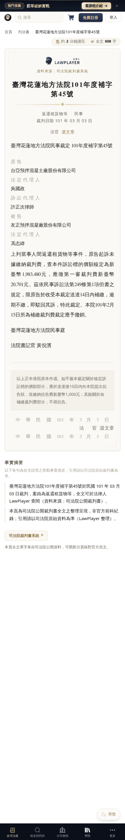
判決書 (23, 31)
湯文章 (68, 131)
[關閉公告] (116, 5)
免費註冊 (91, 17)
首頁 (8, 31)
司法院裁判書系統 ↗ (26, 535)
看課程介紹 (96, 6)
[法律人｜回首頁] (7, 17)
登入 (113, 17)
